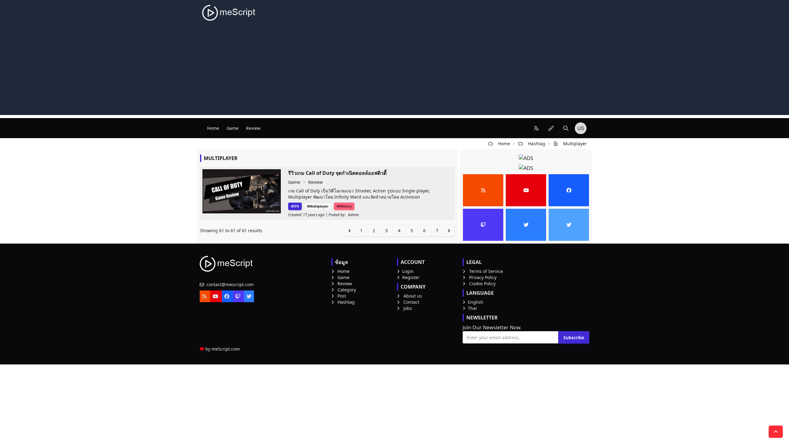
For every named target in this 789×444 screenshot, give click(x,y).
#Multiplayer (318, 206)
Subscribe (573, 337)
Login (408, 271)
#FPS (295, 206)
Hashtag (536, 143)
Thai (472, 308)
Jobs (407, 308)
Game (233, 128)
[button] (536, 128)
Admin (353, 214)
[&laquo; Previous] (349, 230)
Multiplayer (575, 143)
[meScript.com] (229, 13)
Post (341, 296)
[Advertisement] (394, 72)
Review (253, 128)
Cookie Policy (482, 283)
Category (346, 290)
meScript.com (225, 349)
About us (412, 296)
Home (213, 128)
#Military (344, 206)
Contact (411, 302)
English (475, 302)
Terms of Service (486, 271)
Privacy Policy (483, 277)
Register (410, 277)
